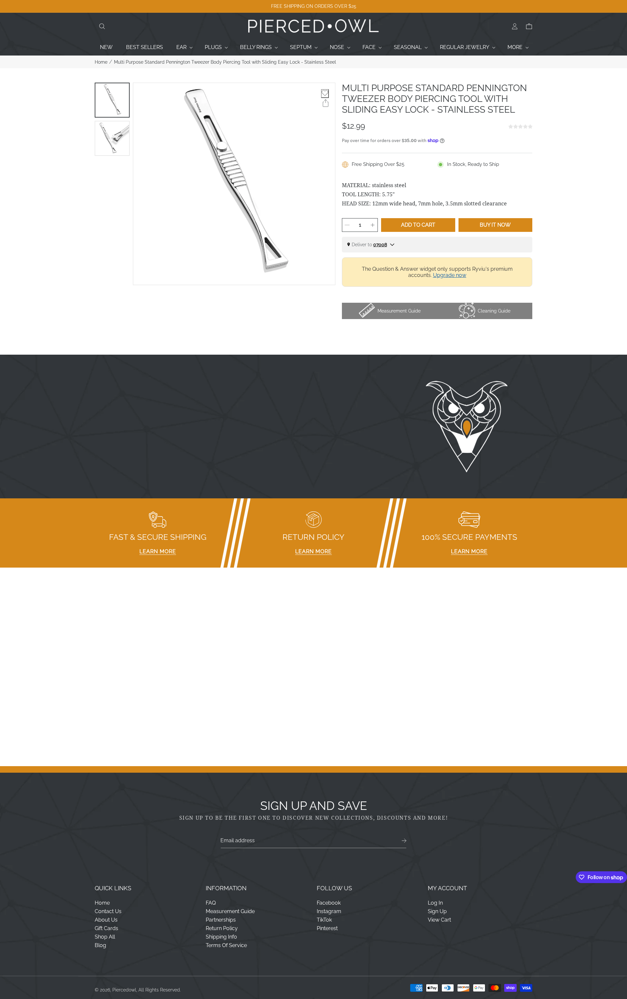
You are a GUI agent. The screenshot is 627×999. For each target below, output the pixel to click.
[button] (102, 26)
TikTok (324, 920)
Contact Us (108, 911)
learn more (157, 551)
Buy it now (495, 225)
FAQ (211, 903)
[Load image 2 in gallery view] (112, 138)
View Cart (439, 920)
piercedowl (124, 989)
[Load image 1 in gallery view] (112, 100)
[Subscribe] (404, 840)
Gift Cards (106, 928)
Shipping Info (221, 937)
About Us (106, 920)
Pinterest (327, 928)
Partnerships (221, 920)
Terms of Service (226, 945)
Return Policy (222, 928)
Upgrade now (449, 275)
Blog (100, 945)
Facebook (329, 903)
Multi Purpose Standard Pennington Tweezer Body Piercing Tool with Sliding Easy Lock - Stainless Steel (225, 62)
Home (101, 62)
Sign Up (437, 911)
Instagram (329, 911)
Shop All (105, 937)
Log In (435, 903)
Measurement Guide (230, 911)
